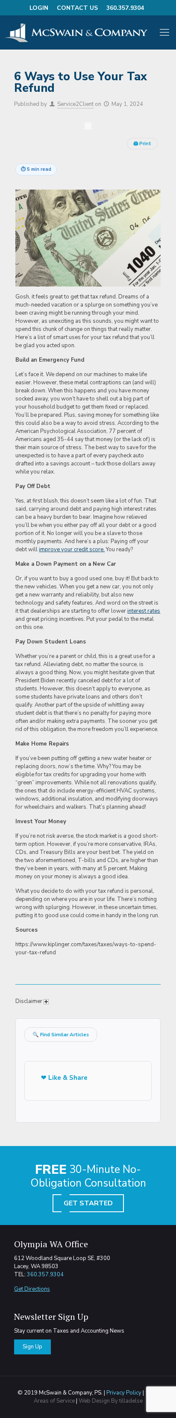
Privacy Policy (123, 1393)
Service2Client (75, 104)
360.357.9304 (125, 8)
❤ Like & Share (64, 1077)
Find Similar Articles (60, 1034)
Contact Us (77, 8)
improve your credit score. (72, 549)
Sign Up (32, 1347)
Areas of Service (54, 1401)
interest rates (143, 611)
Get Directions (32, 1289)
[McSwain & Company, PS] (79, 32)
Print (142, 143)
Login (38, 8)
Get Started (88, 1203)
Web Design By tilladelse (111, 1401)
